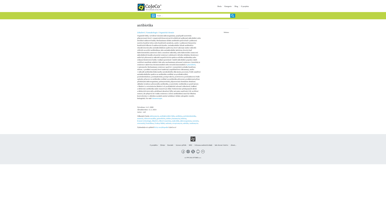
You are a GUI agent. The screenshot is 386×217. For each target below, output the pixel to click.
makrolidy (175, 121)
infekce (168, 118)
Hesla (219, 6)
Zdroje (162, 145)
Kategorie (228, 6)
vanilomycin (193, 123)
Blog (236, 6)
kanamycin (176, 118)
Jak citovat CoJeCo (221, 145)
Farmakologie (152, 32)
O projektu (245, 6)
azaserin (140, 118)
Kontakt (170, 145)
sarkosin (168, 123)
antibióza (179, 116)
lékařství (155, 121)
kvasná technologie (144, 121)
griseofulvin (161, 118)
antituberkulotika (189, 116)
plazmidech (191, 64)
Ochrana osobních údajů (203, 145)
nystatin (195, 121)
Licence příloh (181, 145)
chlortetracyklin (150, 118)
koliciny (183, 118)
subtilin (186, 123)
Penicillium (150, 123)
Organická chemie (166, 32)
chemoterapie (157, 98)
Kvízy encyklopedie (161, 127)
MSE (190, 145)
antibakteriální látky (167, 116)
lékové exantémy (165, 121)
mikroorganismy (186, 121)
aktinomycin (154, 116)
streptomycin (177, 123)
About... (233, 145)
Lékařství (141, 32)
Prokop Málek (160, 123)
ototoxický (141, 123)
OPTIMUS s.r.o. (196, 158)
